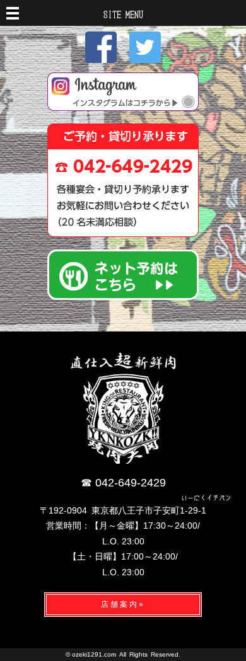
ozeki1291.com (94, 654)
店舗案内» (123, 604)
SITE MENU (123, 13)
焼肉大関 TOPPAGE (123, 407)
